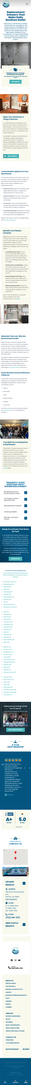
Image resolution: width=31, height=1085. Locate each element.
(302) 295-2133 (13, 917)
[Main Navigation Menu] (27, 4)
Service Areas (11, 983)
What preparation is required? (12, 505)
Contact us (15, 559)
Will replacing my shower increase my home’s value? (12, 492)
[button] (15, 858)
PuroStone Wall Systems (15, 1031)
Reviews (26, 1049)
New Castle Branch (12, 924)
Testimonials (10, 986)
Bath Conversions (13, 1025)
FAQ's (8, 998)
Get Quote (15, 82)
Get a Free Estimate (15, 730)
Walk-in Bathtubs (12, 1028)
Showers (9, 1022)
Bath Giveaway (12, 1049)
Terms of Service (10, 1062)
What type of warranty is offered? (11, 518)
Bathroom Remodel (13, 1016)
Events (8, 1004)
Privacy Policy (21, 1062)
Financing (10, 1040)
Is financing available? (10, 512)
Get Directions (11, 899)
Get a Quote (12, 156)
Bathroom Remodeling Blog (16, 995)
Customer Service (12, 1043)
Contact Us (11, 1037)
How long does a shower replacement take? (11, 499)
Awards (9, 1001)
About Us (9, 981)
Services (9, 1013)
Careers (9, 1007)
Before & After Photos (14, 989)
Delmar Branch (10, 883)
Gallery (8, 992)
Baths (8, 1019)
